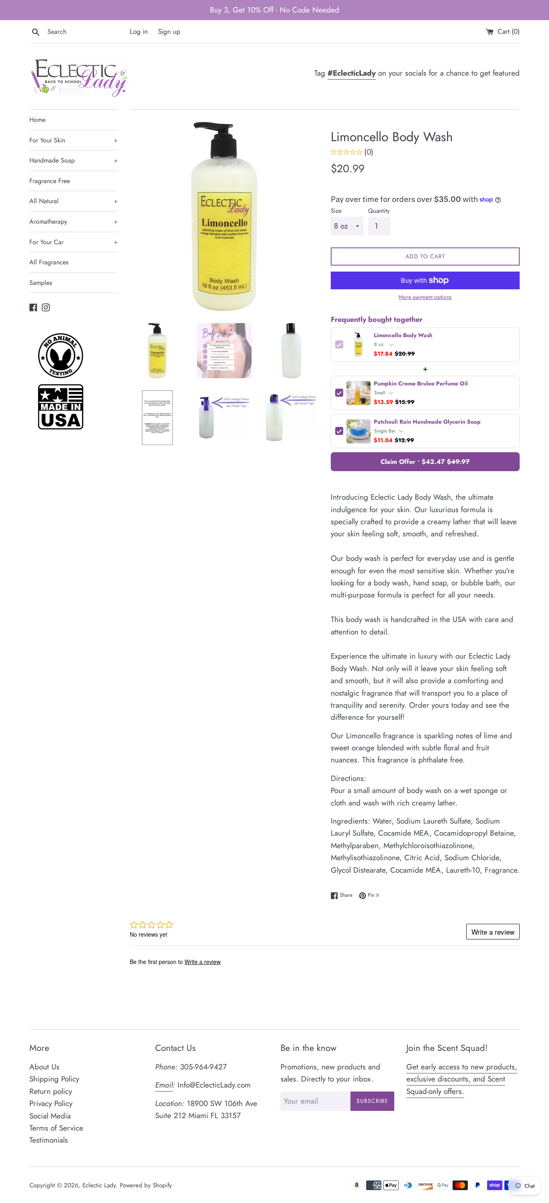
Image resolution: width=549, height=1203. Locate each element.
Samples (40, 282)
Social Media (50, 1115)
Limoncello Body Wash (403, 335)
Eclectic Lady (99, 1185)
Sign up (169, 31)
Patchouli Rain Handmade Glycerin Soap (427, 422)
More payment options (425, 297)
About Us (44, 1066)
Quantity (379, 210)
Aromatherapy (73, 221)
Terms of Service (56, 1128)
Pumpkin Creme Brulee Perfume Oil (421, 384)
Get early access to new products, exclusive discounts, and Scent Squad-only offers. (461, 1079)
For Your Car (73, 242)
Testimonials (48, 1140)
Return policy (50, 1091)
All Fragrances (48, 262)
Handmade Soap (73, 160)
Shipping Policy (54, 1078)
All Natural (73, 201)
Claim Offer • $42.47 (425, 461)
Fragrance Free (49, 180)
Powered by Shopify (146, 1185)
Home (37, 119)
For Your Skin (73, 140)
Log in (139, 31)
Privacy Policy (50, 1103)
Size (336, 210)
